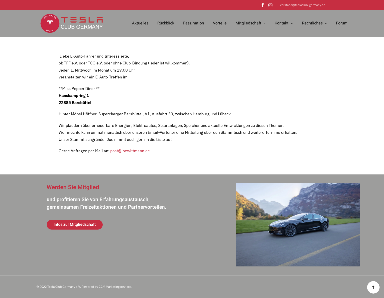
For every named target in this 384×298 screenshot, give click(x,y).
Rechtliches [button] (312, 23)
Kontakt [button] (281, 23)
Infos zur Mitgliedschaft (75, 225)
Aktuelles (140, 23)
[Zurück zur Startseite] (69, 23)
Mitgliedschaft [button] (248, 23)
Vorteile (220, 23)
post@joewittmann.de (130, 150)
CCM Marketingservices (115, 287)
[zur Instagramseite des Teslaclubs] (270, 5)
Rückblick (165, 23)
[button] (373, 287)
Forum (342, 23)
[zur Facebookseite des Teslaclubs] (262, 5)
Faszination (193, 23)
